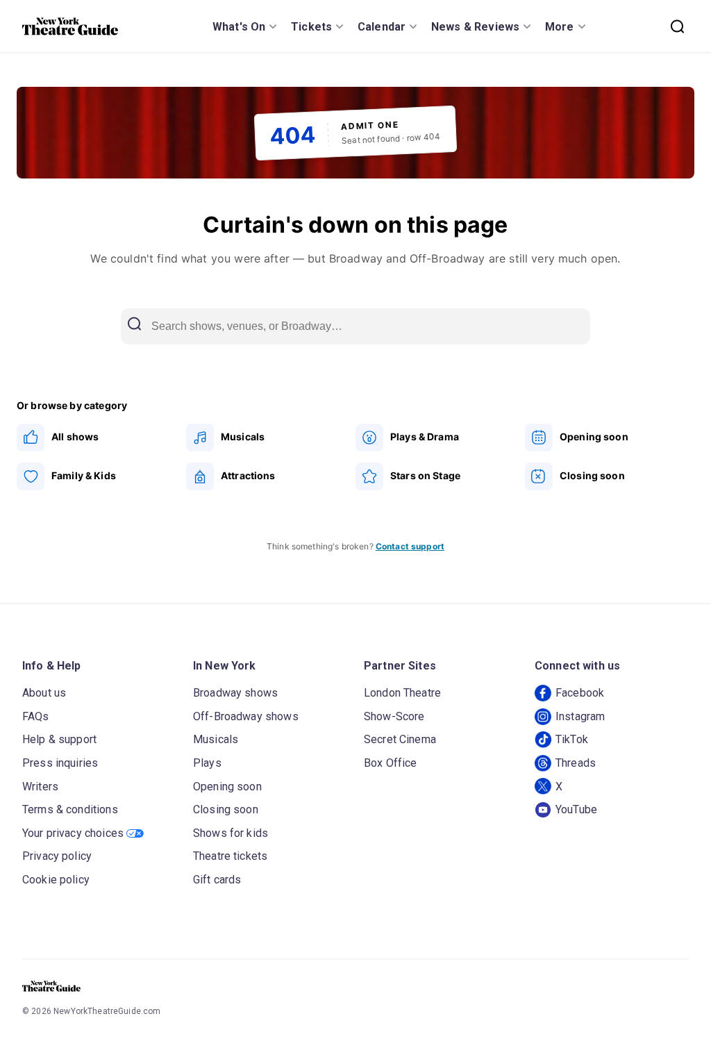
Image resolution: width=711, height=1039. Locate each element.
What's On (238, 26)
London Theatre (402, 692)
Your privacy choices (73, 833)
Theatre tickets (230, 856)
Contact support (410, 546)
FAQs (35, 716)
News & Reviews (475, 26)
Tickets (311, 26)
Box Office (390, 763)
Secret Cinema (400, 739)
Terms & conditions (70, 809)
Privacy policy (57, 856)
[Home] (70, 26)
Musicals (215, 739)
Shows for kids (230, 833)
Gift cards (217, 879)
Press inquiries (60, 763)
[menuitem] (101, 437)
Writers (40, 786)
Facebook (579, 692)
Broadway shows (235, 692)
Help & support (59, 739)
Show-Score (394, 716)
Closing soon (225, 809)
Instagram (580, 716)
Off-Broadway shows (246, 716)
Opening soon (227, 786)
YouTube (576, 809)
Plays (207, 763)
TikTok (571, 739)
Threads (575, 763)
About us (44, 692)
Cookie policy (56, 879)
